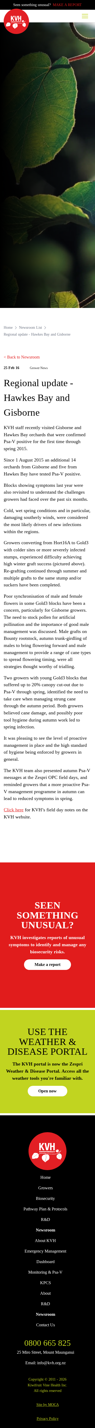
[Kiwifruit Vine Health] (47, 1151)
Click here (13, 809)
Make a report (47, 964)
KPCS (45, 1282)
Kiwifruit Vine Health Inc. (47, 1385)
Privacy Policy (48, 1418)
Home (8, 327)
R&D (45, 1219)
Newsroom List (30, 327)
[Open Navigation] (85, 16)
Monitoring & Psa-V (45, 1272)
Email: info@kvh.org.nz (45, 1363)
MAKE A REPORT (67, 5)
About (45, 1293)
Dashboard (45, 1261)
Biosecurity (45, 1198)
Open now (47, 1091)
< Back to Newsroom (22, 357)
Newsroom (45, 1230)
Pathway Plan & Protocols (45, 1209)
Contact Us (45, 1325)
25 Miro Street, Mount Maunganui (45, 1352)
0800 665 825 (47, 1343)
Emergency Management (45, 1251)
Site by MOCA (47, 1404)
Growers (45, 1188)
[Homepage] (16, 21)
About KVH (45, 1240)
